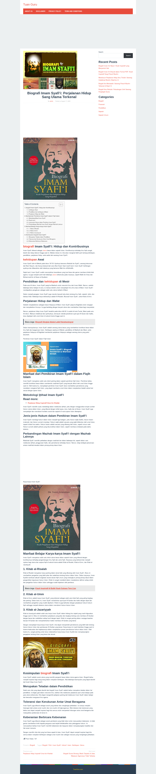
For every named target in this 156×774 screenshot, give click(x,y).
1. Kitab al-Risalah (34, 228)
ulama (45, 250)
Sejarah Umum (103, 115)
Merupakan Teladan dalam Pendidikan (39, 237)
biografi (28, 246)
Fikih (50, 745)
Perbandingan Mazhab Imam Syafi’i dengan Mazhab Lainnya (45, 224)
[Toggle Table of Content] (59, 205)
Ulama (82, 745)
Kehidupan (75, 745)
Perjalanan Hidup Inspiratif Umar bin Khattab (38, 752)
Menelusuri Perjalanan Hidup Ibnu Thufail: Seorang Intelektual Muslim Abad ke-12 (115, 78)
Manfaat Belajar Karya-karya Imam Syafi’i (38, 226)
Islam (69, 745)
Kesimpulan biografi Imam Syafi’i (36, 235)
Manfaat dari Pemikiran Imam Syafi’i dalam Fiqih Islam (42, 216)
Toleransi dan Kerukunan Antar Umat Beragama (42, 239)
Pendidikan (102, 108)
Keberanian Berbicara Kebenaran (38, 241)
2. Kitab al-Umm (33, 231)
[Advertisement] (78, 31)
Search (101, 52)
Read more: (32, 220)
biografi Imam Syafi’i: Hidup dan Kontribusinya (40, 208)
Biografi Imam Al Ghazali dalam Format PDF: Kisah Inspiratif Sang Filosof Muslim (116, 73)
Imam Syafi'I (57, 745)
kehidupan (30, 259)
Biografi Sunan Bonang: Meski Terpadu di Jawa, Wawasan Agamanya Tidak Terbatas (79, 753)
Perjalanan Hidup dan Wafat (36, 214)
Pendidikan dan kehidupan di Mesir (38, 212)
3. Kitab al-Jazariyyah (35, 233)
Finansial (101, 104)
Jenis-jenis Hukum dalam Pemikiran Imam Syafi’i (42, 222)
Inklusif (64, 745)
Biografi (32, 745)
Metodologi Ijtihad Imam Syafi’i (37, 218)
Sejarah (101, 111)
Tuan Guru (30, 4)
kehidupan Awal (33, 210)
